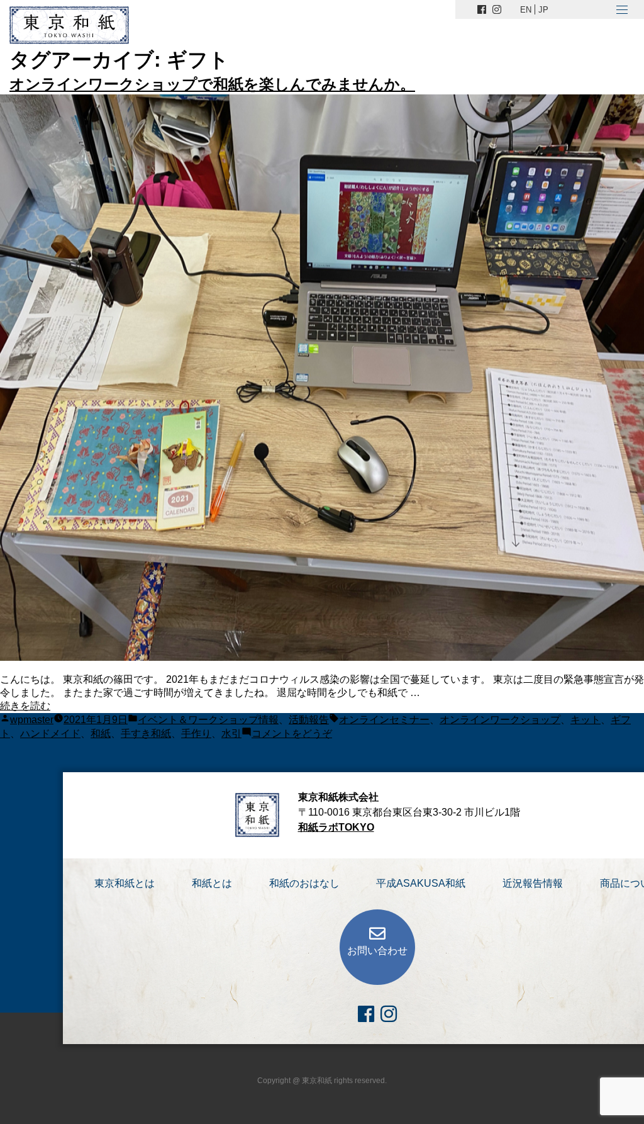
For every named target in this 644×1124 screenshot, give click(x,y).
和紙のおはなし (304, 883)
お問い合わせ (377, 950)
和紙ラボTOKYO (336, 827)
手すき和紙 (146, 733)
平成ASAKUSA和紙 (420, 883)
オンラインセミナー (384, 719)
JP (543, 9)
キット (585, 719)
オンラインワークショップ (500, 719)
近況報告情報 (532, 883)
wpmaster (31, 719)
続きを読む (25, 705)
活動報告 (309, 719)
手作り (196, 733)
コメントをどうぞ (292, 733)
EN (525, 9)
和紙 (101, 733)
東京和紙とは (124, 883)
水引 (231, 733)
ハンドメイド (50, 733)
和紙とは (212, 883)
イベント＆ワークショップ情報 (208, 719)
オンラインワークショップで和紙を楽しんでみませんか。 (212, 84)
